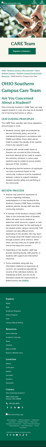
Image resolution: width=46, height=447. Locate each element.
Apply (8, 303)
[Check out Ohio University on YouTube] (17, 435)
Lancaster (9, 375)
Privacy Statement (14, 426)
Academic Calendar (13, 337)
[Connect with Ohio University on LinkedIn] (13, 435)
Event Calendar (11, 333)
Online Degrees (12, 315)
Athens (8, 363)
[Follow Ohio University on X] (20, 435)
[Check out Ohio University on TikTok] (23, 435)
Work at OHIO (11, 349)
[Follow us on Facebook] (7, 407)
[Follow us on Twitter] (22, 407)
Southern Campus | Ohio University (20, 70)
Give (7, 307)
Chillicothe (10, 367)
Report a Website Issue (14, 353)
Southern (9, 379)
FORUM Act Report (23, 422)
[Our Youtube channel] (18, 407)
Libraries (9, 345)
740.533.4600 (14, 403)
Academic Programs (13, 311)
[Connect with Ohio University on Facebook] (7, 435)
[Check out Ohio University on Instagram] (10, 435)
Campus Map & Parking (14, 322)
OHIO (4, 70)
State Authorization (27, 426)
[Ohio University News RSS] (26, 435)
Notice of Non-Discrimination (31, 424)
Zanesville (9, 383)
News (8, 341)
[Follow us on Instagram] (11, 407)
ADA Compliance (11, 420)
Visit (7, 319)
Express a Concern (21, 51)
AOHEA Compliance (24, 420)
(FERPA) (25, 280)
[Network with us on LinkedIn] (15, 407)
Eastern (8, 371)
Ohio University (14, 432)
